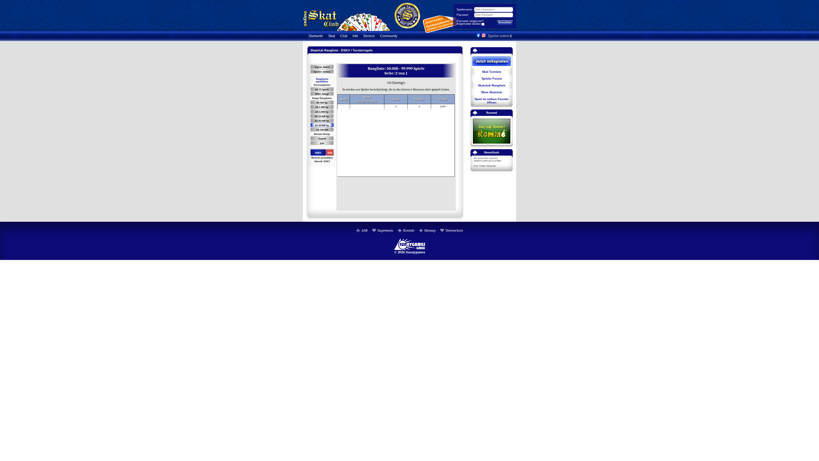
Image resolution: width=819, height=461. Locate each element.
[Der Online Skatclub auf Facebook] (478, 36)
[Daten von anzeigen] (350, 106)
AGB (364, 230)
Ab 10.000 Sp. (322, 116)
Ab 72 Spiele (322, 89)
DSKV (318, 152)
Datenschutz (454, 230)
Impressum (385, 230)
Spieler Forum (492, 78)
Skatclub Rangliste (491, 85)
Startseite (316, 36)
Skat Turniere (491, 71)
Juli (322, 143)
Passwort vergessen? (470, 21)
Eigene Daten (322, 67)
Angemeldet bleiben (469, 24)
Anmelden (505, 22)
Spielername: (465, 9)
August (322, 138)
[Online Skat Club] (347, 29)
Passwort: (463, 14)
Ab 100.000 (322, 129)
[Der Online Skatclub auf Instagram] (484, 36)
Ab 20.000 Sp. (322, 120)
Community (388, 36)
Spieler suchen (322, 71)
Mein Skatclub (491, 92)
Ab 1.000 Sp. (322, 107)
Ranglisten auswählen (322, 80)
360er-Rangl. (322, 93)
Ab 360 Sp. (322, 102)
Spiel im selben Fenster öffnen (492, 100)
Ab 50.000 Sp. (322, 125)
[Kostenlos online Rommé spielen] (492, 131)
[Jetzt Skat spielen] (491, 61)
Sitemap (430, 230)
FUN (330, 152)
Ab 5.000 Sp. (322, 111)
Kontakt (408, 230)
